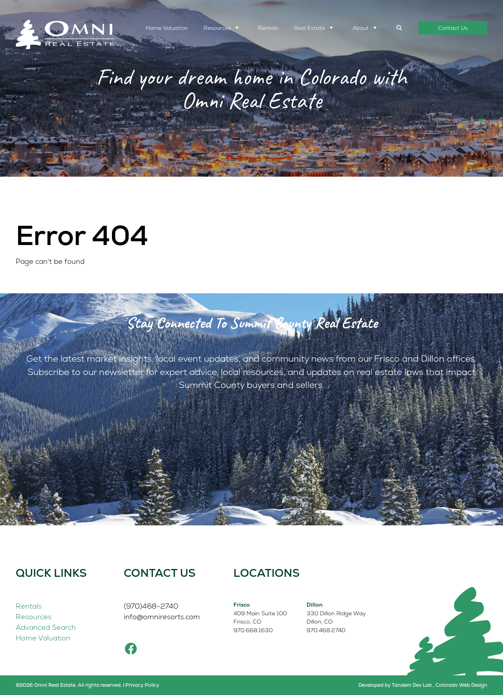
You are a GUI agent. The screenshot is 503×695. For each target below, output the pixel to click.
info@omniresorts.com (162, 616)
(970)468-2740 (151, 606)
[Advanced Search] (399, 28)
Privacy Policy (142, 685)
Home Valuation (167, 27)
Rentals (268, 27)
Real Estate (309, 27)
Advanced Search (46, 627)
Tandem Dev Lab (412, 685)
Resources (217, 27)
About (360, 27)
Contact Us (453, 27)
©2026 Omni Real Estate (45, 685)
